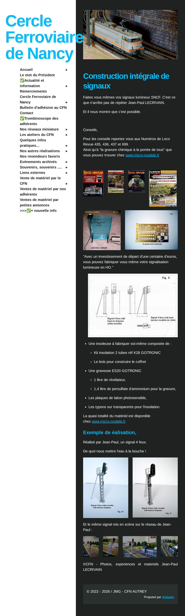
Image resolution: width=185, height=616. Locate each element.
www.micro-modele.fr (142, 155)
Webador (168, 597)
